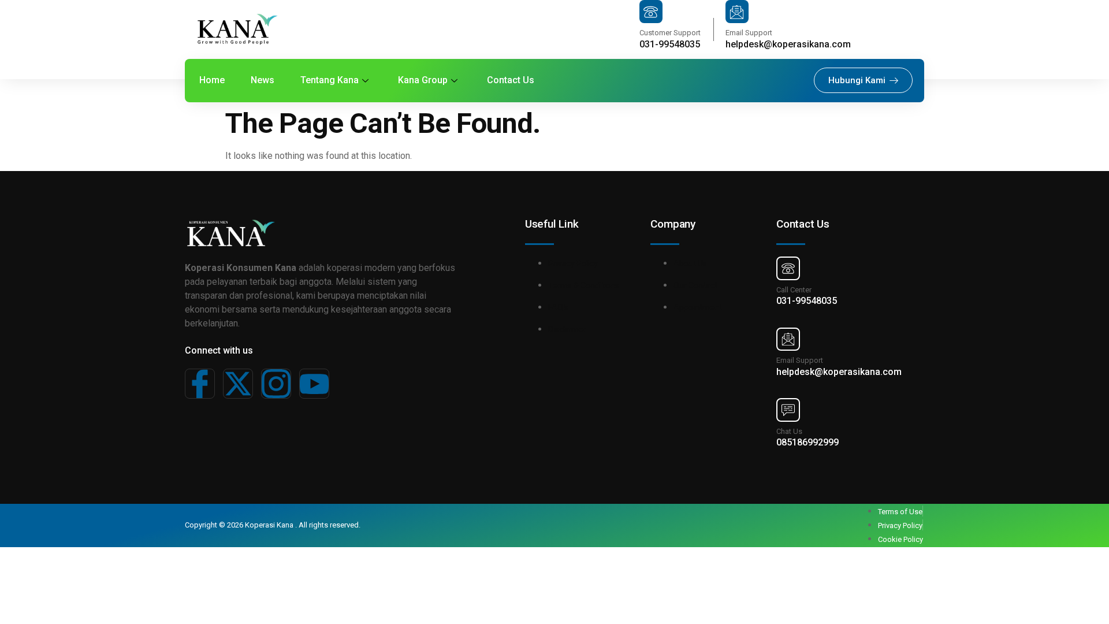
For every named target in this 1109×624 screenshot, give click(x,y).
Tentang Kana (329, 80)
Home (212, 80)
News (262, 80)
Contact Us (510, 80)
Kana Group (423, 80)
